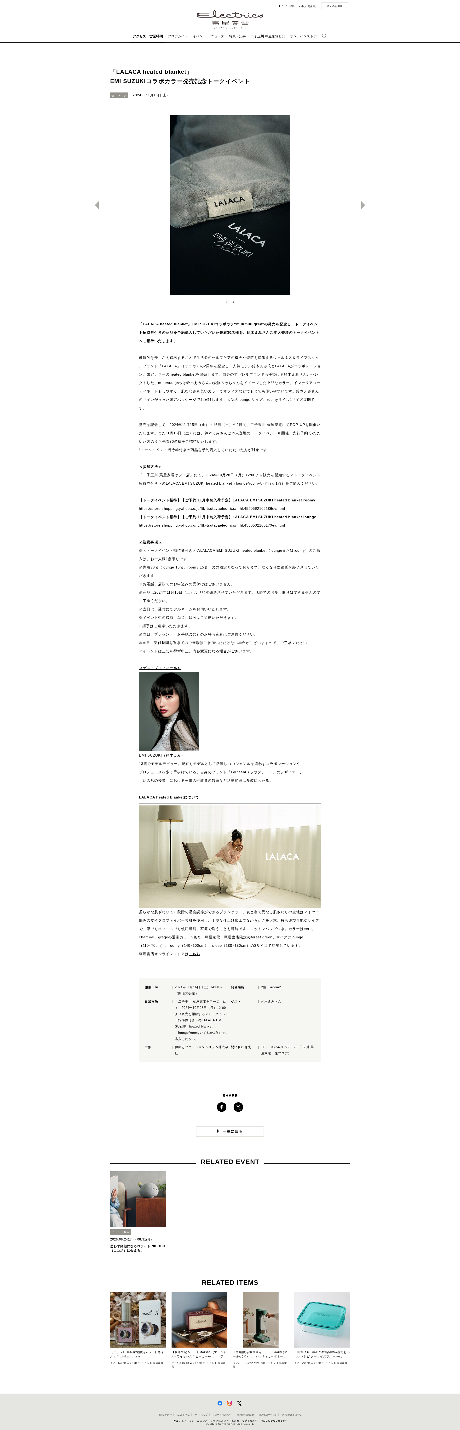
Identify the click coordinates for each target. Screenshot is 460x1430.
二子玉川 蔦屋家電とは (268, 36)
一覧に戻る (233, 1131)
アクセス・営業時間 (148, 36)
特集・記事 (237, 36)
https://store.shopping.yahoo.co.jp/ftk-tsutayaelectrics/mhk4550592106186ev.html (212, 508)
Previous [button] (95, 205)
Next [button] (365, 205)
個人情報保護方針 (245, 1414)
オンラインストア (303, 36)
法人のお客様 (335, 6)
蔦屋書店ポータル (267, 1414)
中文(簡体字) (308, 6)
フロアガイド (178, 36)
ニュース (217, 36)
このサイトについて (222, 1414)
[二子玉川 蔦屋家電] (230, 26)
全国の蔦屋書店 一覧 (291, 1414)
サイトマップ (201, 1414)
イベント (199, 36)
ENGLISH (288, 6)
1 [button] (226, 302)
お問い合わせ (165, 1414)
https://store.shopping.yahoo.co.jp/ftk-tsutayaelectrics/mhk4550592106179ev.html (212, 525)
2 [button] (233, 302)
